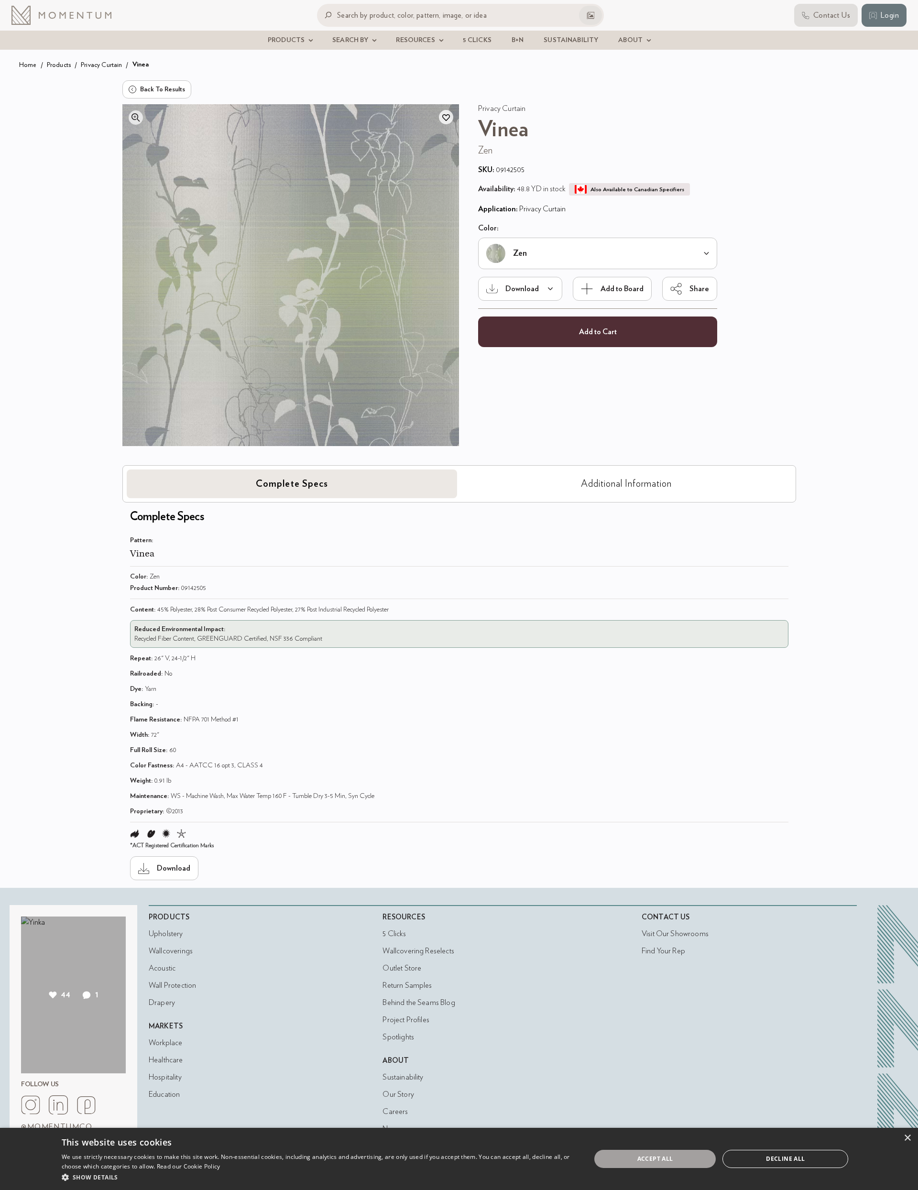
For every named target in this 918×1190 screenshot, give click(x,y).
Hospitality (165, 1077)
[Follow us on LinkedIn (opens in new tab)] (58, 1104)
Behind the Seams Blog (418, 1002)
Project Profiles (405, 1020)
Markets (166, 1026)
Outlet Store (401, 968)
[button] (318, 1177)
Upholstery (166, 934)
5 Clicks (393, 934)
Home (28, 64)
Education (164, 1094)
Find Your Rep (663, 951)
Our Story (398, 1094)
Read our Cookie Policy (188, 1166)
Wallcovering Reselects (418, 951)
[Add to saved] (446, 117)
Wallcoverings (171, 951)
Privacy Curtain (101, 64)
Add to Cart (598, 332)
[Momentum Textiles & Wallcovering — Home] (68, 15)
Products (59, 64)
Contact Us (666, 917)
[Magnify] (135, 117)
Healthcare (166, 1060)
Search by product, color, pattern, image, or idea (412, 15)
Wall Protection (172, 985)
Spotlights (398, 1037)
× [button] (907, 1138)
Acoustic (162, 968)
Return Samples (407, 985)
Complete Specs (292, 484)
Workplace (165, 1043)
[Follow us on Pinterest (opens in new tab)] (86, 1104)
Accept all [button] (655, 1159)
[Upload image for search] (590, 15)
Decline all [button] (785, 1159)
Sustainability (402, 1077)
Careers (395, 1111)
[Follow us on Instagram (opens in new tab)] (30, 1104)
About (395, 1060)
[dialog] (459, 1159)
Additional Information (626, 484)
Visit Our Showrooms (675, 934)
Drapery (162, 1002)
